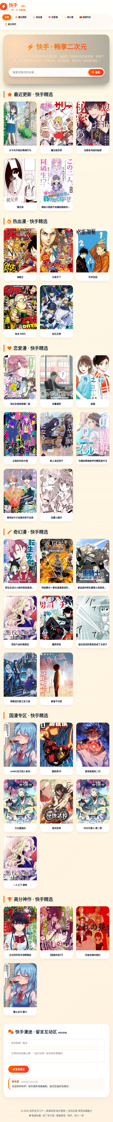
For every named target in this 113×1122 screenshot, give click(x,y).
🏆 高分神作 (10, 24)
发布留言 (20, 1069)
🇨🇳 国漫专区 (85, 17)
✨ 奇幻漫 (68, 17)
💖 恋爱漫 (53, 17)
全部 (7, 17)
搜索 (97, 72)
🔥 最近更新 (20, 17)
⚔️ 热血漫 (37, 17)
